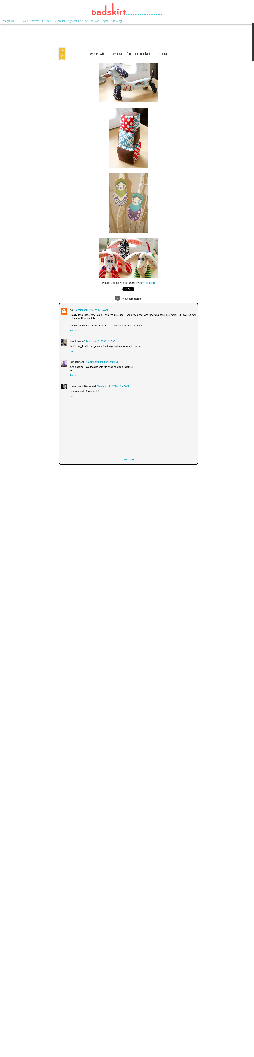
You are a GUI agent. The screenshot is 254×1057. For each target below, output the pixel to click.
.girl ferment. (76, 361)
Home (25, 21)
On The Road (92, 21)
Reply (72, 330)
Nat (71, 309)
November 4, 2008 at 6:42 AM (112, 385)
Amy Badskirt (147, 282)
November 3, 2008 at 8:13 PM (101, 361)
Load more (128, 458)
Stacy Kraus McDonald (82, 385)
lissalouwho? (77, 340)
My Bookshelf (75, 21)
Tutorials (46, 21)
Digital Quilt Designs (112, 21)
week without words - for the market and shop (128, 54)
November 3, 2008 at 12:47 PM (102, 340)
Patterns (34, 21)
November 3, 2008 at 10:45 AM (90, 309)
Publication (59, 21)
